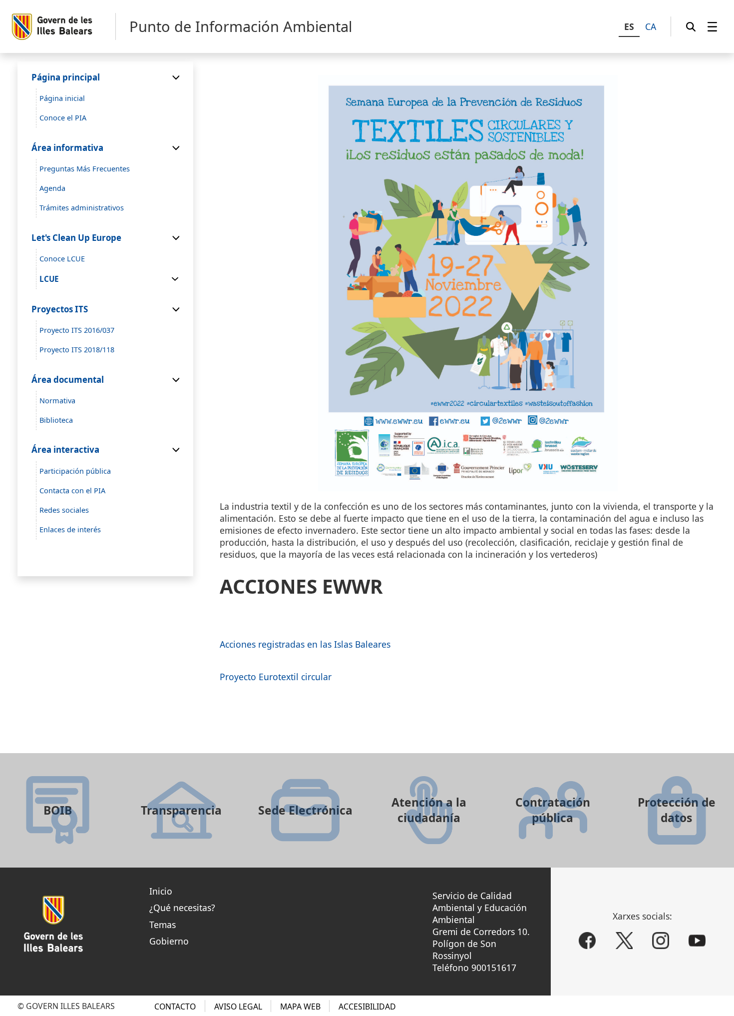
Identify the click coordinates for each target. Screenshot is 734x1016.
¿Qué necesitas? (182, 908)
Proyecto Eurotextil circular (276, 677)
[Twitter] (624, 940)
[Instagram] (660, 940)
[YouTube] (697, 940)
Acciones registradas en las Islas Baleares (305, 644)
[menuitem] (712, 26)
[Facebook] (587, 940)
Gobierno (169, 941)
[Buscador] (691, 26)
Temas (162, 925)
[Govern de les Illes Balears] (63, 26)
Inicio (160, 891)
